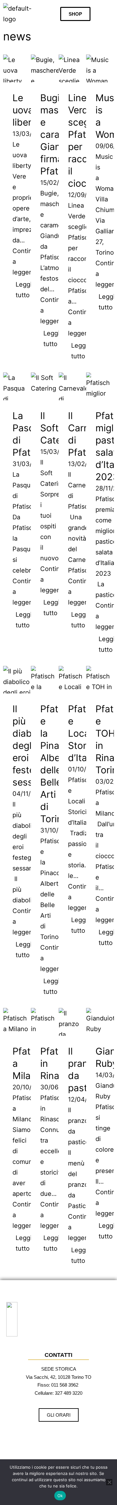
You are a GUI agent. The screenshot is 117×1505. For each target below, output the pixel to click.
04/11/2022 (29, 793)
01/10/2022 (84, 769)
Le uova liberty (26, 110)
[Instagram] (48, 1436)
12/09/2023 (85, 195)
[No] (109, 1482)
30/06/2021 (57, 1087)
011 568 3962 (64, 1385)
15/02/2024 (57, 182)
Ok (60, 1495)
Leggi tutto (24, 290)
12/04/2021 (84, 1099)
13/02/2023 (85, 464)
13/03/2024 (29, 134)
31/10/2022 (57, 830)
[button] (109, 14)
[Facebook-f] (65, 1436)
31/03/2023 (29, 464)
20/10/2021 (29, 1087)
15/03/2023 (57, 451)
